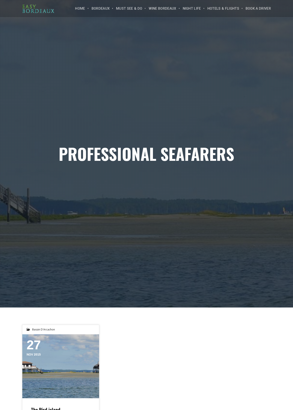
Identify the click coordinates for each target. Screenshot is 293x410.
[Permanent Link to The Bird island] (60, 366)
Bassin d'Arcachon (43, 329)
